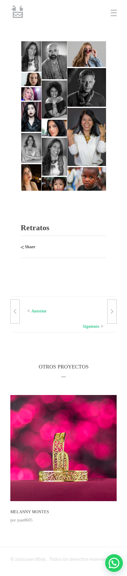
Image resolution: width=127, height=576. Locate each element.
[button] (31, 56)
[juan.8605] (17, 11)
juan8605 (24, 520)
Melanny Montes (29, 512)
